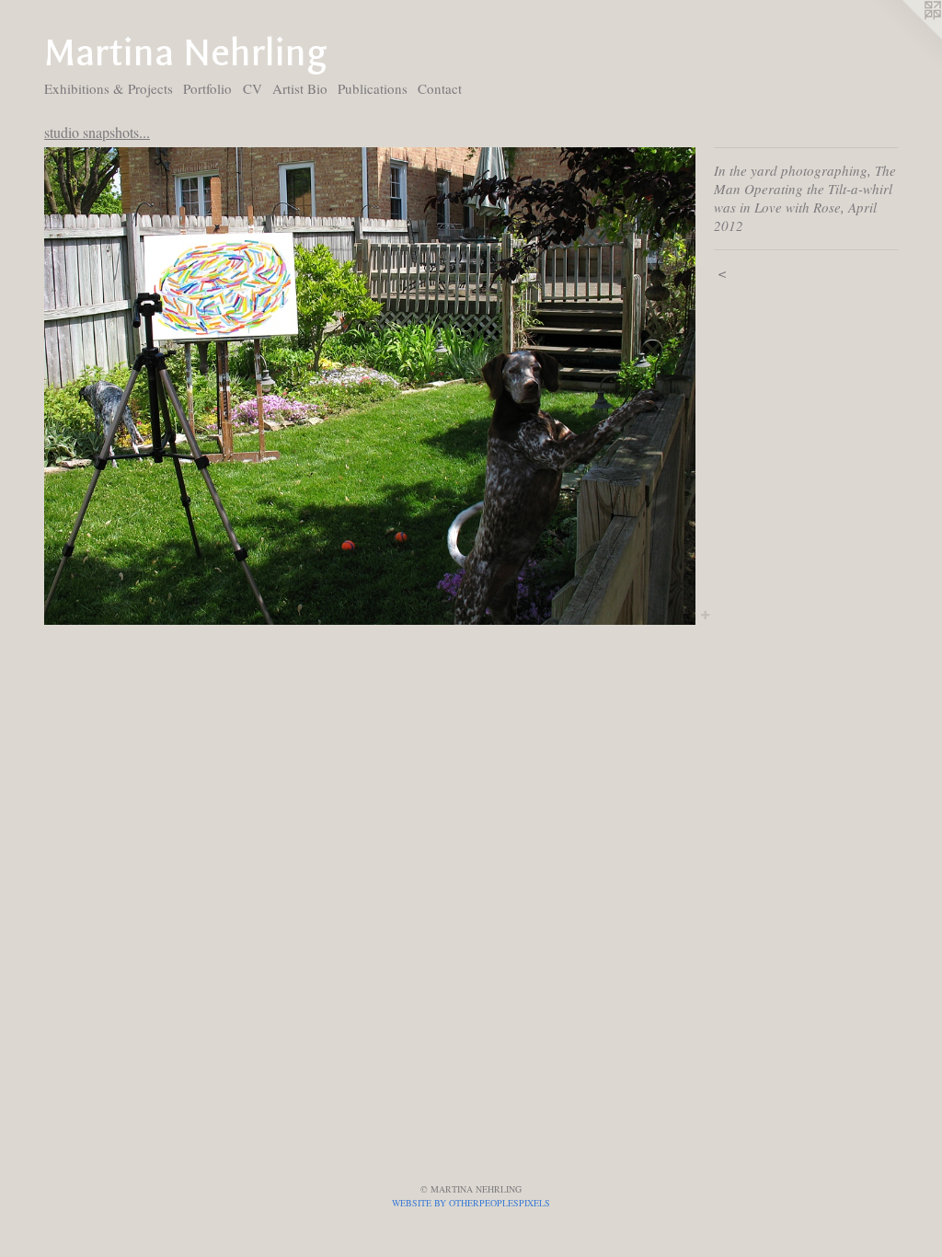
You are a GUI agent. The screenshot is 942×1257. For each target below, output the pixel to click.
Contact (440, 88)
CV (252, 88)
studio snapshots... (97, 132)
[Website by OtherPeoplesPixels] (905, 37)
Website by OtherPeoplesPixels (471, 1202)
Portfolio (207, 88)
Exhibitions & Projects (108, 88)
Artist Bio (299, 88)
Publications (373, 88)
